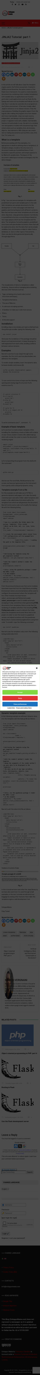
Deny (20, 698)
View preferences (20, 704)
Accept (20, 692)
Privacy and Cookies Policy (24, 708)
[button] (37, 668)
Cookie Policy (11, 708)
